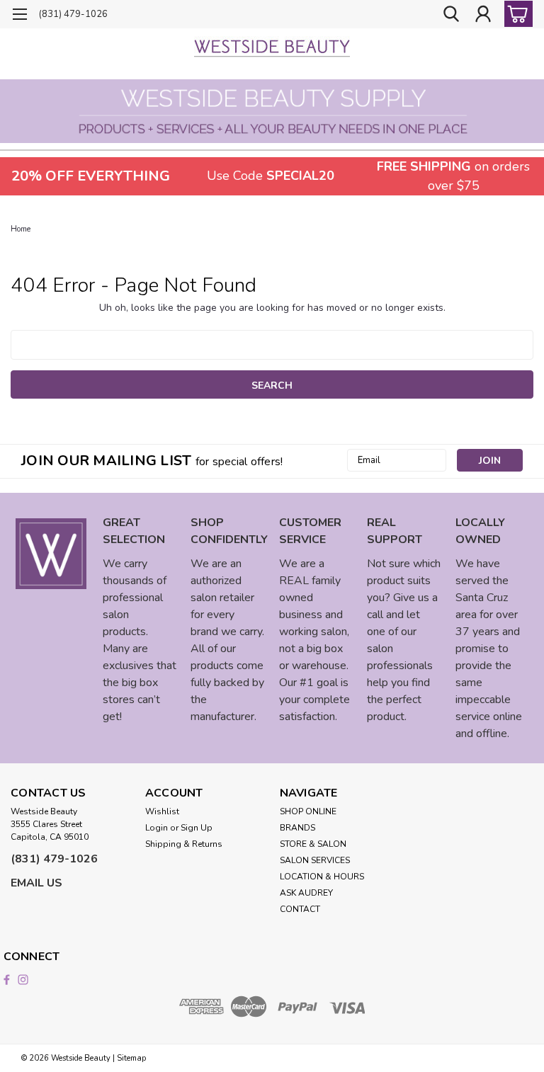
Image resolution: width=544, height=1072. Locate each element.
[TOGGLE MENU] (19, 16)
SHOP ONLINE (308, 811)
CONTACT (300, 909)
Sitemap (131, 1058)
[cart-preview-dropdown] (515, 14)
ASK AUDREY (306, 893)
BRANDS (297, 827)
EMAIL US (36, 883)
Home (20, 229)
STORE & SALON (313, 844)
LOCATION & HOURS (322, 876)
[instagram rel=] (23, 979)
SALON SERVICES (315, 860)
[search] (451, 14)
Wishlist (162, 811)
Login (156, 827)
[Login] (483, 14)
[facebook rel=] (6, 979)
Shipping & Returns (183, 844)
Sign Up (196, 827)
